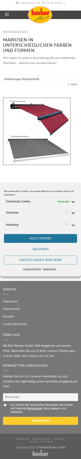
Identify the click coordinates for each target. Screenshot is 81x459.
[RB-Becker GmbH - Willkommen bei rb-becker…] (40, 15)
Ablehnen (40, 249)
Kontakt (8, 316)
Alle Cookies (40, 238)
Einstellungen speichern (40, 260)
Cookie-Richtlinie (32, 269)
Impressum (10, 301)
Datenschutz (49, 269)
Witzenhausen (15, 32)
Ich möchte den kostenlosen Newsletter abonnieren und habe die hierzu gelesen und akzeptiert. (41, 408)
